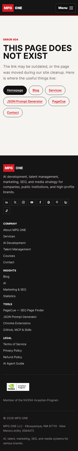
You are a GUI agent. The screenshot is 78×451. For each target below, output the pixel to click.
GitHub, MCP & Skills (17, 330)
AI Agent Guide (13, 363)
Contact (13, 112)
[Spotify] (48, 202)
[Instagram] (23, 202)
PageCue (59, 101)
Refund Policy (12, 357)
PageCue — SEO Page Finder (23, 310)
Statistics (9, 296)
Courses (9, 256)
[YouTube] (31, 202)
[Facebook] (40, 202)
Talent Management (17, 249)
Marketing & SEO (14, 289)
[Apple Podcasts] (57, 202)
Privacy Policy (12, 350)
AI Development (14, 243)
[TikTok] (6, 210)
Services (55, 90)
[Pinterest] (65, 202)
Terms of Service (14, 344)
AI (4, 283)
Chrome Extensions (17, 323)
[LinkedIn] (6, 202)
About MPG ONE (14, 230)
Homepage (15, 90)
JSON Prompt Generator (25, 101)
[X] (15, 202)
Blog (36, 90)
